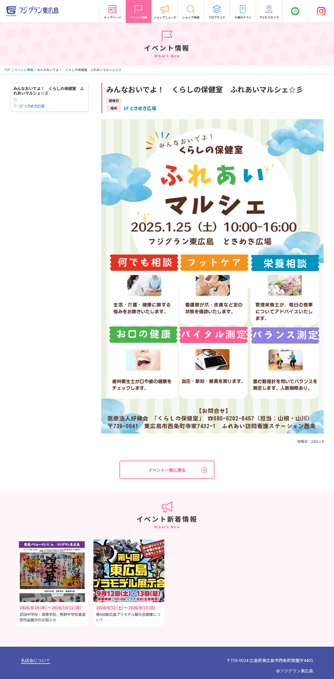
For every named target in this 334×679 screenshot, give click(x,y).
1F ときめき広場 (31, 106)
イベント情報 (23, 69)
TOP (7, 69)
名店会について (35, 660)
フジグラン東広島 (296, 671)
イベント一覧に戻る (167, 470)
